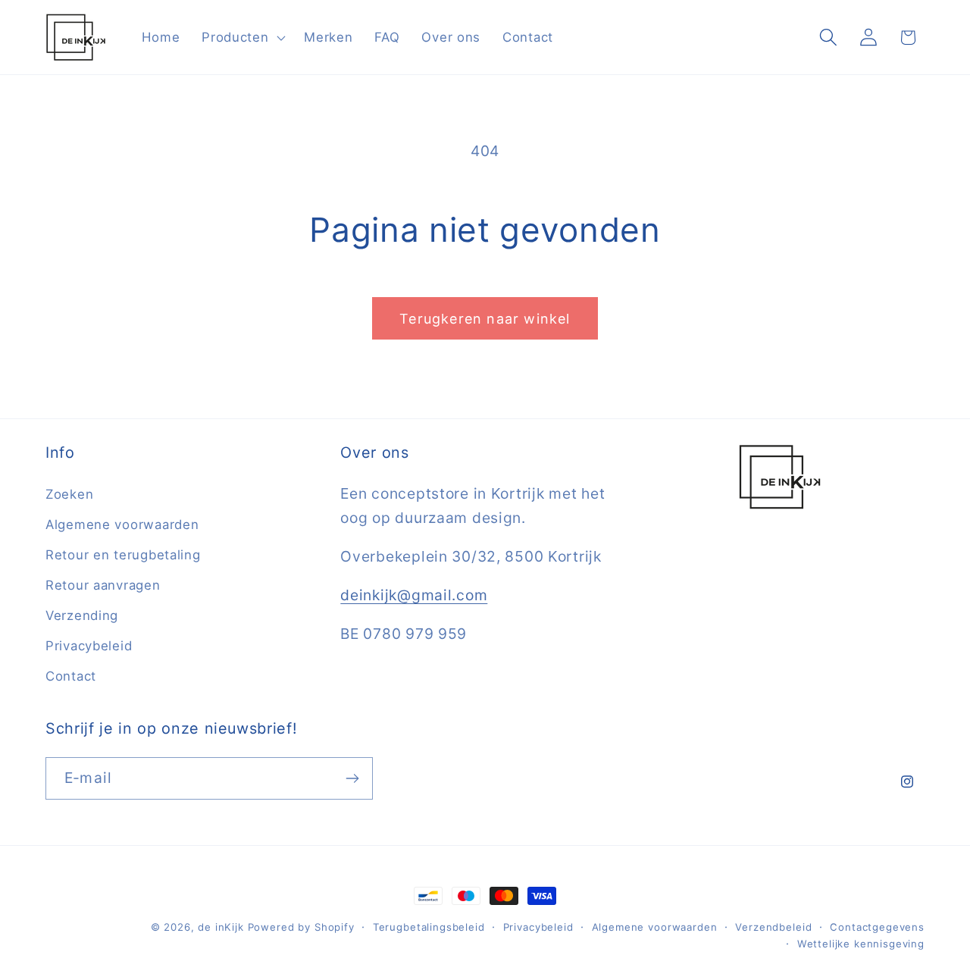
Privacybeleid (88, 645)
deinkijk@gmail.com (413, 595)
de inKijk (221, 927)
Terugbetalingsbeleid (429, 927)
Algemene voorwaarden (122, 524)
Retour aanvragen (103, 585)
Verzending (81, 615)
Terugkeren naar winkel (484, 319)
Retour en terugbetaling (123, 554)
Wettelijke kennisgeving (861, 944)
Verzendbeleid (773, 927)
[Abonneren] (352, 778)
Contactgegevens (877, 927)
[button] (242, 37)
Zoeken (69, 494)
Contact (70, 676)
